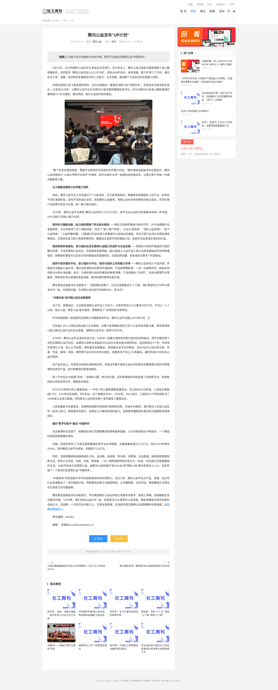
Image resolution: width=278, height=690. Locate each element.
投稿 (190, 4)
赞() (138, 41)
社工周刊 (52, 11)
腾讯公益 (97, 41)
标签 (210, 4)
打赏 (119, 538)
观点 (202, 11)
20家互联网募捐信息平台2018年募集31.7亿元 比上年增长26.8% (76, 567)
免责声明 (156, 681)
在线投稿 (124, 681)
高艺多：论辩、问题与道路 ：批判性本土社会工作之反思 (61, 615)
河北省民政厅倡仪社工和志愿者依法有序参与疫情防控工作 (155, 648)
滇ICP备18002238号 (171, 681)
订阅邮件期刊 (135, 681)
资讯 (193, 11)
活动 (221, 11)
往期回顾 (147, 681)
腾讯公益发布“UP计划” (108, 35)
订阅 (231, 4)
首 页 (183, 11)
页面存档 (220, 4)
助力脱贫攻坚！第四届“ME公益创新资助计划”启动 (145, 565)
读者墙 (200, 4)
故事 (212, 11)
